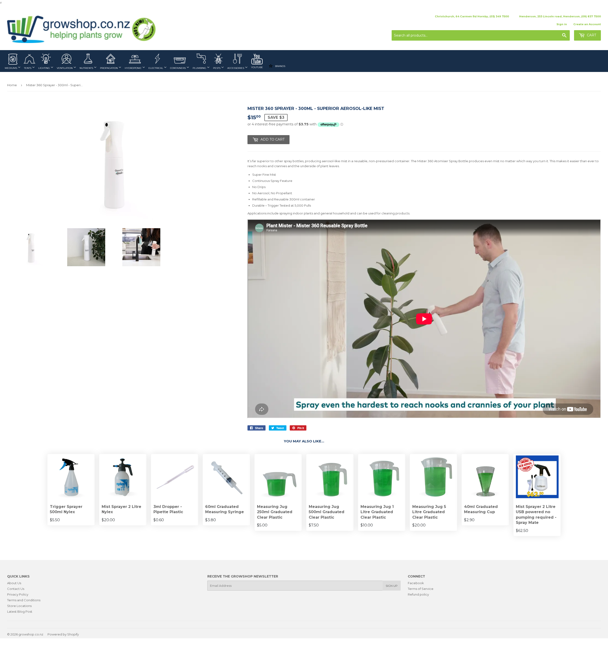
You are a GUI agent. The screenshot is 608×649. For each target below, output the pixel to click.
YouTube (257, 67)
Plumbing (200, 68)
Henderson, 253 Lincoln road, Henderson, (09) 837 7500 (560, 16)
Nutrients (87, 68)
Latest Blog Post (19, 611)
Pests (217, 68)
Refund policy (418, 594)
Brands (279, 66)
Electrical (156, 68)
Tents (28, 68)
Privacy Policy (17, 594)
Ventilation (65, 68)
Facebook (416, 583)
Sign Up (392, 585)
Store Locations (19, 606)
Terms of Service (420, 589)
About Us (14, 583)
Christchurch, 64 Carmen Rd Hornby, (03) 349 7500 (472, 16)
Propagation (109, 68)
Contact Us (15, 589)
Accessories (236, 68)
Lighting (44, 68)
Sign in (561, 24)
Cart (591, 35)
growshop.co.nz (31, 634)
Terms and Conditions (23, 600)
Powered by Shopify (63, 634)
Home (12, 85)
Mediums (11, 68)
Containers (178, 68)
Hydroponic (133, 68)
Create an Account (587, 24)
